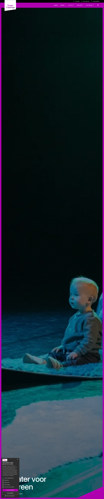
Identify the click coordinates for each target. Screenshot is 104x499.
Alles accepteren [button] (10, 490)
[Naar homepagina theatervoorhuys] (10, 5)
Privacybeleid (11, 475)
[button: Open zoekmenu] (98, 5)
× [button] (17, 459)
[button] (10, 496)
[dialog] (10, 478)
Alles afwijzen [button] (10, 493)
